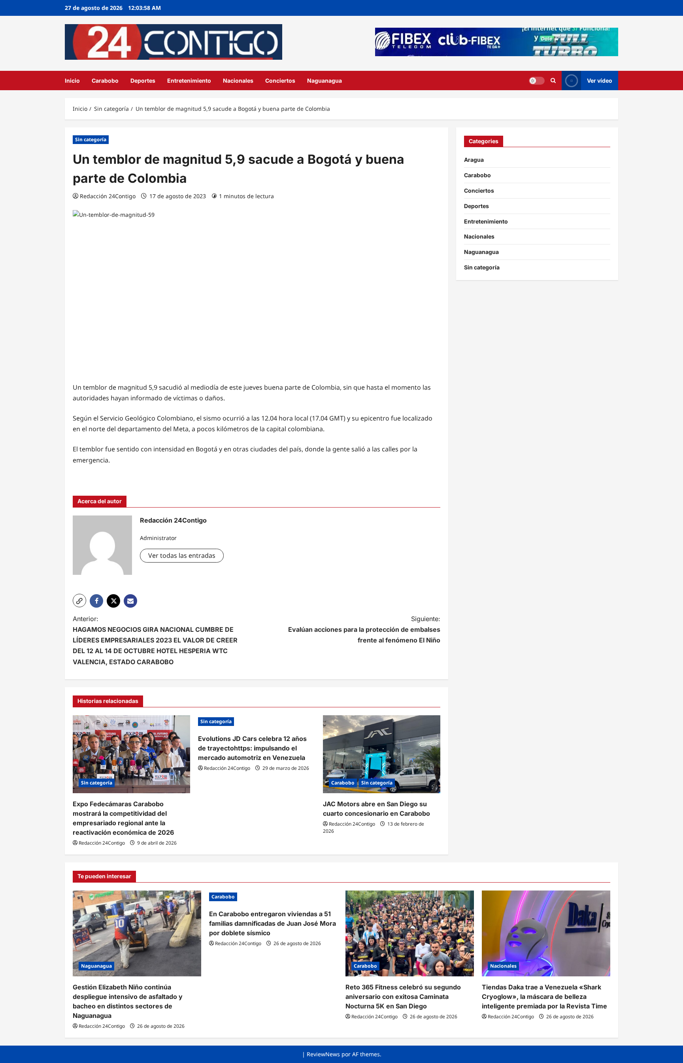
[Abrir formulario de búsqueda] (553, 80)
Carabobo (105, 80)
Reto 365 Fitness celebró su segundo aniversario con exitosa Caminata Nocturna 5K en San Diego (403, 996)
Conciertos (280, 80)
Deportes (142, 80)
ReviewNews (323, 1054)
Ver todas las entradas (181, 555)
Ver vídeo (599, 80)
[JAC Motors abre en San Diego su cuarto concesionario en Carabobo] (381, 754)
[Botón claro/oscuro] (537, 80)
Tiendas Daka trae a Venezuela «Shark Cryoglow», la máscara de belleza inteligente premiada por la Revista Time (544, 996)
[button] (79, 600)
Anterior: (155, 640)
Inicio (72, 80)
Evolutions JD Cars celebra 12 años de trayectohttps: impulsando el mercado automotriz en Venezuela (252, 748)
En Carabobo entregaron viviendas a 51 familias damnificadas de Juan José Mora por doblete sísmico (272, 923)
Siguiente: (364, 629)
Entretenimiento (189, 80)
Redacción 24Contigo (108, 196)
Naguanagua (324, 80)
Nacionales (238, 80)
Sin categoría (90, 139)
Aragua (474, 159)
